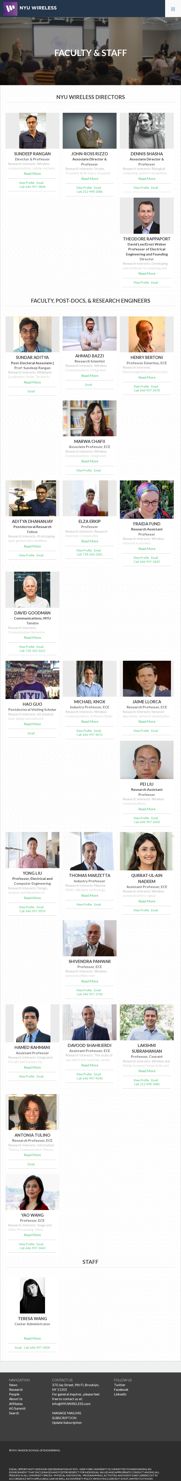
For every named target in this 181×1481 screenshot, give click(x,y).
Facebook (121, 1389)
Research (16, 1389)
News (13, 1385)
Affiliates (16, 1404)
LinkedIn (120, 1394)
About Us (16, 1399)
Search (14, 1413)
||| (173, 8)
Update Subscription (67, 1422)
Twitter (119, 1385)
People (14, 1394)
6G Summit (17, 1408)
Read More (32, 173)
